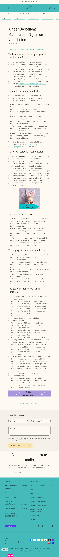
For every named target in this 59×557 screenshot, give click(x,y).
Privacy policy (36, 515)
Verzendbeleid (49, 550)
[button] (4, 8)
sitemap (33, 519)
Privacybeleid (21, 550)
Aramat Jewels (20, 548)
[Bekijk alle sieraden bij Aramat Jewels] (29, 396)
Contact (33, 489)
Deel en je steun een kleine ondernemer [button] (27, 49)
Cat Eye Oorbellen (19, 18)
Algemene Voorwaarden (39, 505)
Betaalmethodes (36, 497)
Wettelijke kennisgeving (33, 551)
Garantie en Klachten (39, 501)
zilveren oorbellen (20, 385)
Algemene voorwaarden (35, 550)
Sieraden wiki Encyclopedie (36, 510)
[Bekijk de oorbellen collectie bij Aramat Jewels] (29, 209)
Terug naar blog (30, 403)
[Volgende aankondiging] (55, 1)
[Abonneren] (44, 473)
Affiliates (34, 493)
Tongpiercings (7, 18)
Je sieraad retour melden (41, 485)
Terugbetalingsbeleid (47, 548)
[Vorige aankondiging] (3, 1)
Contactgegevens (49, 551)
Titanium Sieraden (47, 18)
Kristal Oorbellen (33, 18)
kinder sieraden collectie (32, 84)
